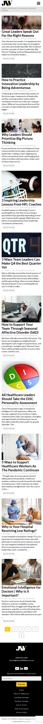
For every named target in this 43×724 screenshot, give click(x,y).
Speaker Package (21, 701)
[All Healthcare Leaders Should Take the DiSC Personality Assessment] (21, 376)
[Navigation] (38, 3)
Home (21, 690)
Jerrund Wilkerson (28, 39)
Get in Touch (21, 705)
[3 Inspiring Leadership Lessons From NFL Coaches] (21, 184)
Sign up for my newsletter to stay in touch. (21, 673)
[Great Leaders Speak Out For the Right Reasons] (21, 22)
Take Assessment (22, 709)
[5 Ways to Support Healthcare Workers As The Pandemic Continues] (21, 446)
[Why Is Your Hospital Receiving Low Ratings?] (21, 511)
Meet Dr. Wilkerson (21, 694)
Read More (9, 58)
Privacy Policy (21, 712)
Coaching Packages (21, 697)
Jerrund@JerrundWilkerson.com (21, 660)
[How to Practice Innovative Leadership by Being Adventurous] (21, 70)
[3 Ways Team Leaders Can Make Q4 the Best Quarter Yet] (21, 244)
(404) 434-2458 (22, 658)
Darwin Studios (26, 721)
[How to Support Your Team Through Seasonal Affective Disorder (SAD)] (21, 309)
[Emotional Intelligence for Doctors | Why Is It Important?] (21, 572)
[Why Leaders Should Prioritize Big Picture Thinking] (21, 125)
